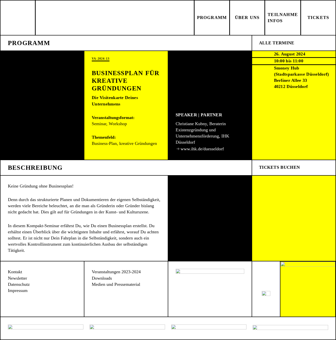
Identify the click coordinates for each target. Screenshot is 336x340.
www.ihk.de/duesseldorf (202, 148)
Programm (212, 17)
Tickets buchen (279, 167)
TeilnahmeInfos (283, 17)
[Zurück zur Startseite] (18, 17)
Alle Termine (276, 42)
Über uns (247, 17)
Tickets (318, 17)
